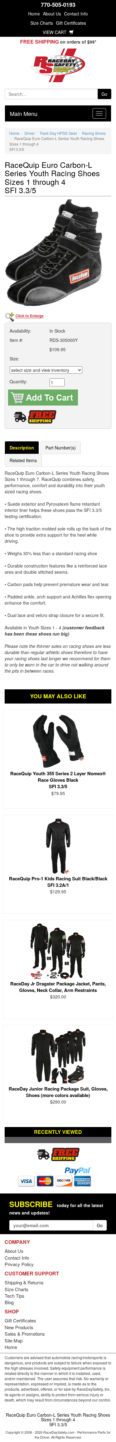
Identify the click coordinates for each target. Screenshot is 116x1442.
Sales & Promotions (25, 1333)
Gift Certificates (71, 23)
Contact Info (76, 14)
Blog (9, 1302)
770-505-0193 (58, 5)
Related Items (23, 460)
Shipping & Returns (24, 1282)
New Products (19, 1327)
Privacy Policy (19, 1264)
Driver (29, 133)
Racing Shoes (94, 133)
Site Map (14, 1340)
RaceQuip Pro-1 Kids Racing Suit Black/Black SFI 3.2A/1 (58, 881)
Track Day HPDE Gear (58, 133)
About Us (52, 14)
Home (34, 14)
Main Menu (23, 113)
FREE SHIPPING (39, 41)
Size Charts (41, 23)
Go (104, 94)
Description (22, 448)
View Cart (55, 32)
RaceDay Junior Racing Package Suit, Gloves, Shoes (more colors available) (58, 1092)
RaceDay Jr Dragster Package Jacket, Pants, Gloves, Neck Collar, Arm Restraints (58, 986)
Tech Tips (14, 1295)
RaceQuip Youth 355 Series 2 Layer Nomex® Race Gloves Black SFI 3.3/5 (58, 780)
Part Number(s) (60, 448)
